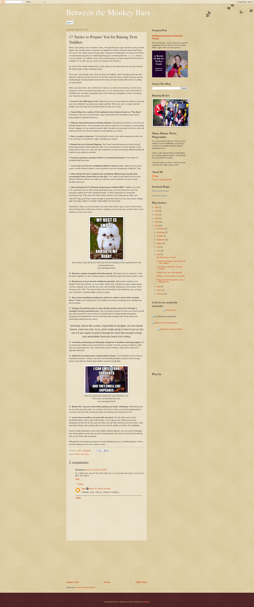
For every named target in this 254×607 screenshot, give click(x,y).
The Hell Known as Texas (166, 257)
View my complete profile (161, 180)
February (160, 294)
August (160, 243)
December (161, 229)
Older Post (141, 582)
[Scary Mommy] (170, 310)
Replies (81, 484)
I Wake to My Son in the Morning (169, 273)
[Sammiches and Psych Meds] (170, 329)
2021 (157, 207)
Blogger (146, 602)
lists (82, 454)
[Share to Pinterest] (107, 450)
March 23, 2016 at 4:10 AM (99, 489)
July (159, 247)
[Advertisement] (106, 560)
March (159, 290)
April (159, 287)
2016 (157, 222)
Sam (83, 489)
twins (87, 454)
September (161, 240)
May (159, 254)
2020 (157, 211)
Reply (77, 479)
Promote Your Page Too (159, 195)
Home (107, 582)
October (160, 236)
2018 (157, 218)
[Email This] (97, 450)
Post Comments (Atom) (86, 587)
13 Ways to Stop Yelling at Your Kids (170, 276)
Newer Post (72, 582)
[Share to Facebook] (105, 450)
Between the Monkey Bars (108, 12)
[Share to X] (102, 450)
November (161, 232)
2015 (157, 226)
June (159, 251)
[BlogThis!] (100, 450)
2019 (157, 215)
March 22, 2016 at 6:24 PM (96, 470)
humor (77, 454)
